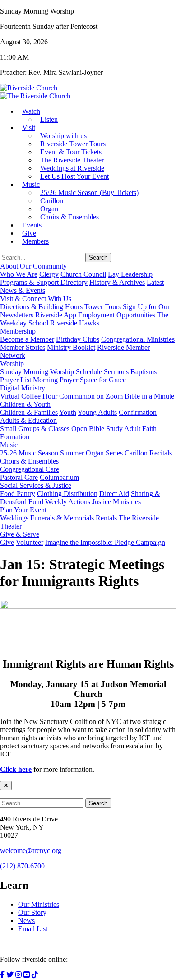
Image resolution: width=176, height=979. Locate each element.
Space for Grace (103, 380)
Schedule (89, 372)
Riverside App (55, 315)
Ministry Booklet (71, 347)
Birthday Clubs (77, 339)
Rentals (106, 518)
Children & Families (29, 412)
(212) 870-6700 (22, 866)
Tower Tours (102, 307)
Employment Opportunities (116, 315)
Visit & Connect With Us (35, 298)
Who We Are (18, 274)
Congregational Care (29, 469)
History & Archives (117, 282)
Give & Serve (19, 534)
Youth (67, 412)
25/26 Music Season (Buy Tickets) (89, 192)
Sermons (116, 372)
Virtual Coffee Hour (28, 396)
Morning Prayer (55, 380)
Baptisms (143, 372)
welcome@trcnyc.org (30, 850)
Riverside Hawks (74, 323)
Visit (28, 127)
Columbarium (59, 477)
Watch (31, 111)
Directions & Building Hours (41, 307)
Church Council (83, 274)
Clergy (49, 274)
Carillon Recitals (148, 453)
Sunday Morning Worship (37, 372)
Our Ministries (38, 904)
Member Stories (22, 347)
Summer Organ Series (91, 453)
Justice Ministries (116, 502)
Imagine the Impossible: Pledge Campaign (105, 542)
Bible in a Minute (149, 396)
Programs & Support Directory (44, 282)
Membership (18, 331)
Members (35, 241)
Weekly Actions (67, 502)
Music (31, 184)
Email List (32, 929)
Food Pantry (17, 493)
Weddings (14, 518)
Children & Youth (25, 404)
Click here (16, 769)
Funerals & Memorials (62, 518)
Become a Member (27, 339)
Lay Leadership (130, 274)
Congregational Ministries (138, 339)
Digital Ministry (22, 388)
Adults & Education (28, 420)
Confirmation (138, 412)
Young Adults (97, 412)
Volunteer (29, 542)
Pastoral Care (19, 477)
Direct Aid (114, 493)
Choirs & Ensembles (69, 217)
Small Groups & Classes (34, 428)
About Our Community (33, 266)
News (26, 920)
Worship (12, 363)
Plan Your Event (23, 510)
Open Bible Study (97, 428)
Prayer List (15, 380)
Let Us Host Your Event (74, 176)
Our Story (32, 912)
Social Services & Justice (35, 485)
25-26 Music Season (29, 453)
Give (7, 542)
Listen (49, 119)
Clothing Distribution (67, 493)
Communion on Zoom (91, 396)
